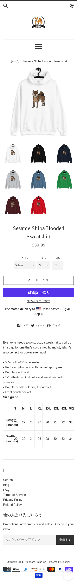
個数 (57, 258)
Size (43, 258)
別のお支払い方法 (38, 301)
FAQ (6, 489)
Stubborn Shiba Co (35, 562)
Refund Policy (12, 504)
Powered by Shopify (58, 562)
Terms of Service (14, 494)
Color (25, 258)
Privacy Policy (12, 499)
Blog (6, 485)
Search (8, 480)
